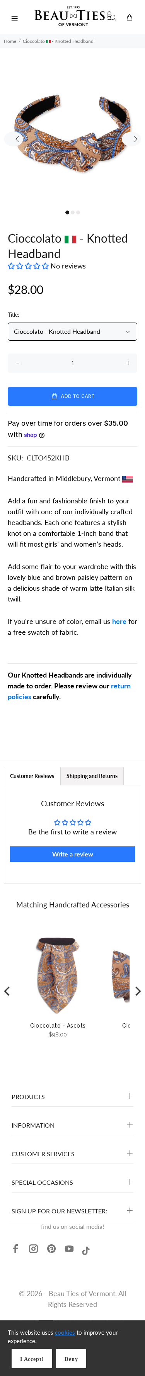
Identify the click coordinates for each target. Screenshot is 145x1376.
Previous (13, 139)
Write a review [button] (72, 854)
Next (131, 139)
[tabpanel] (72, 133)
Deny (71, 1359)
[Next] (137, 991)
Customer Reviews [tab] (32, 776)
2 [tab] (73, 212)
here (119, 621)
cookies (65, 1332)
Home (10, 41)
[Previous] (7, 991)
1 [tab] (67, 212)
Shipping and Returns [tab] (92, 776)
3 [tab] (78, 212)
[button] (29, 266)
